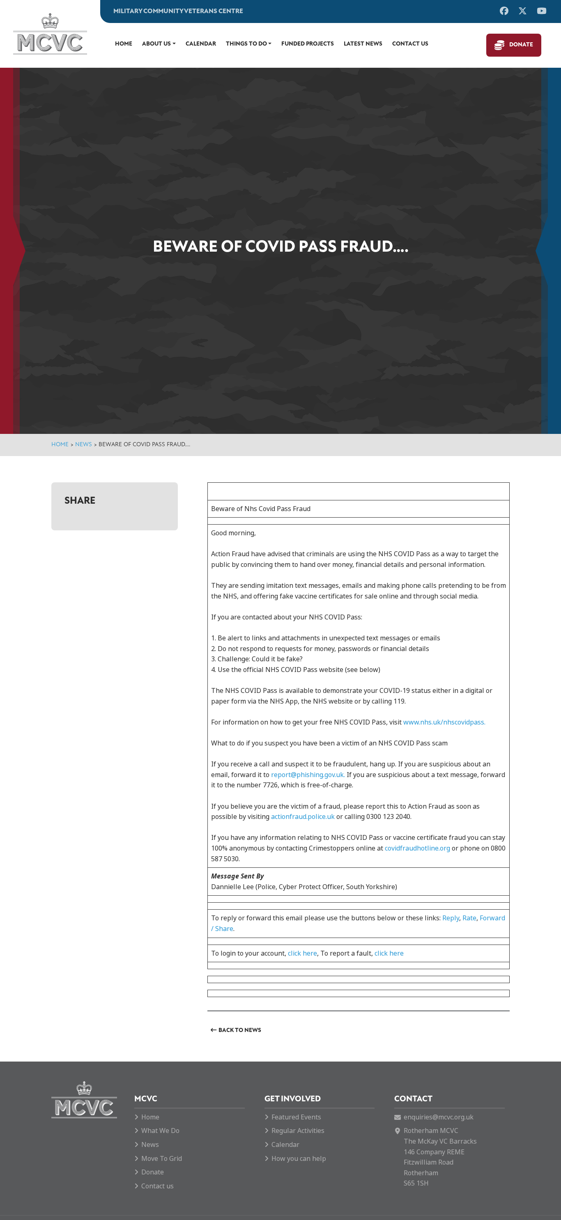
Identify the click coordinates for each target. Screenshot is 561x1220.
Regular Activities (297, 1130)
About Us (156, 44)
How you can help (298, 1158)
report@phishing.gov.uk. (308, 775)
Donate (521, 45)
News (83, 445)
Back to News (239, 1030)
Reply (450, 918)
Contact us (410, 44)
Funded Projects (307, 44)
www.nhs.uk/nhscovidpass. (444, 722)
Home (123, 44)
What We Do (160, 1130)
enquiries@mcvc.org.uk (439, 1117)
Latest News (363, 44)
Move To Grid (161, 1158)
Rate (469, 918)
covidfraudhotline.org (417, 848)
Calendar (201, 44)
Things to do (246, 44)
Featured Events (296, 1117)
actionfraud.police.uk (303, 816)
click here (302, 953)
